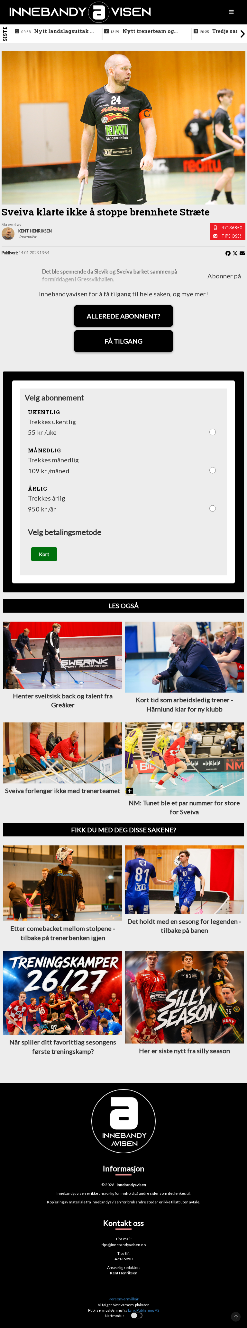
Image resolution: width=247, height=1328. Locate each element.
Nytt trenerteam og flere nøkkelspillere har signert (142, 31)
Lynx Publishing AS (143, 1310)
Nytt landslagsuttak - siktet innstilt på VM (56, 31)
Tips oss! (231, 236)
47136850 (232, 227)
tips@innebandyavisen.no (124, 1244)
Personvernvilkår (124, 1299)
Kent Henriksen (123, 1273)
